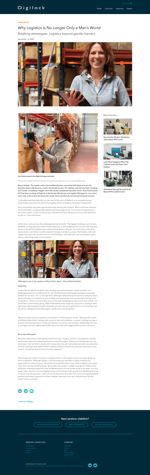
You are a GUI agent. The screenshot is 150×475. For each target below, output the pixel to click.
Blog (65, 450)
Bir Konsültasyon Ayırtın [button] (48, 424)
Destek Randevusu (77, 424)
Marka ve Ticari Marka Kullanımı (73, 466)
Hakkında (67, 446)
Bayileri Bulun (30, 446)
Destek (28, 450)
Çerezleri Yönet (57, 466)
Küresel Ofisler (68, 455)
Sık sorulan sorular (104, 424)
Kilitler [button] (99, 8)
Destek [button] (129, 8)
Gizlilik (28, 466)
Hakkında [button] (119, 8)
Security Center (31, 448)
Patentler (49, 466)
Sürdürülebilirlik (69, 452)
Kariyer (66, 448)
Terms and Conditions (38, 466)
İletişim (28, 452)
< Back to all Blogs (25, 401)
